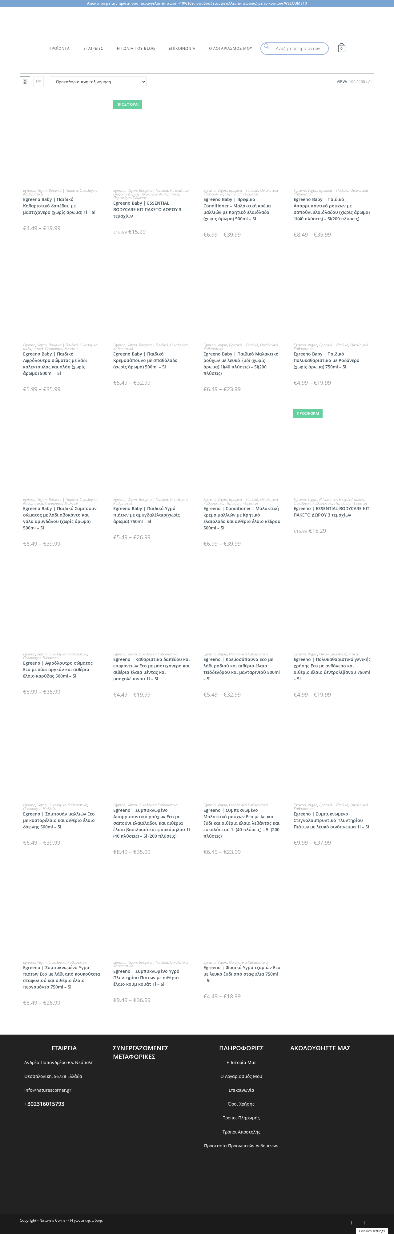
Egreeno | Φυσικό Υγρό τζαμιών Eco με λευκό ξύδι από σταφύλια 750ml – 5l (241, 974)
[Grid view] (25, 82)
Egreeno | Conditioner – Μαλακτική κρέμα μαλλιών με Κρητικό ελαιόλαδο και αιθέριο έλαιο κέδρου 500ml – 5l (241, 518)
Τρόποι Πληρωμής (241, 1118)
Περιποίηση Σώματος (130, 197)
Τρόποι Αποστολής (241, 1132)
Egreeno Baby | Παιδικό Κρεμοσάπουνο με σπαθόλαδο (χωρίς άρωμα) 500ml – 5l (145, 360)
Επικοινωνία (241, 1090)
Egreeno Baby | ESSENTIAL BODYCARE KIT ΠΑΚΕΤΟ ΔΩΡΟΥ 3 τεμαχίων (147, 209)
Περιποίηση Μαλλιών (61, 503)
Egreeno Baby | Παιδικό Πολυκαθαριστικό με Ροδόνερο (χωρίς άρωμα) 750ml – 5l (327, 360)
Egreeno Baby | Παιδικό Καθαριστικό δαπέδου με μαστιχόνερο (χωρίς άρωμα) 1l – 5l (59, 205)
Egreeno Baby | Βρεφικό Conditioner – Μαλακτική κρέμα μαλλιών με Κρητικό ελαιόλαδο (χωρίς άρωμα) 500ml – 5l (237, 209)
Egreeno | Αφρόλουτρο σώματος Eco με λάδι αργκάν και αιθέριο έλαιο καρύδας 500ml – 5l (58, 669)
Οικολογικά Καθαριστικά (159, 194)
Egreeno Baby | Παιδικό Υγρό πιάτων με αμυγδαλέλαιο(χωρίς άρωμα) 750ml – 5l (146, 514)
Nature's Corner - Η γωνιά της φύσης (71, 1220)
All (371, 81)
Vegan (42, 190)
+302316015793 (44, 1103)
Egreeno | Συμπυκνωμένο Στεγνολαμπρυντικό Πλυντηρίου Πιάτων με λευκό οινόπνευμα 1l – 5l (331, 820)
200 (362, 81)
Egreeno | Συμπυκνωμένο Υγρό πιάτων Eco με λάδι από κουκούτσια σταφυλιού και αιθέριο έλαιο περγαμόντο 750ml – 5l (61, 977)
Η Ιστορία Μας (241, 1062)
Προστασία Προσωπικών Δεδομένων (241, 1146)
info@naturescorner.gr (47, 1090)
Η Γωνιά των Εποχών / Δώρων (341, 499)
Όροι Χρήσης (241, 1104)
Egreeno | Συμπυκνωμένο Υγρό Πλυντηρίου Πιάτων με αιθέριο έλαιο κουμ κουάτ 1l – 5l (146, 977)
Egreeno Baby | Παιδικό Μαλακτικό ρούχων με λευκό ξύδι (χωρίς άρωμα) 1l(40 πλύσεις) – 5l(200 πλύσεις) (241, 363)
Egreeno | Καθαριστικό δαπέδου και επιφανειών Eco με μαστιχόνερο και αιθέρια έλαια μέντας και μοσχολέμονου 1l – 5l (151, 669)
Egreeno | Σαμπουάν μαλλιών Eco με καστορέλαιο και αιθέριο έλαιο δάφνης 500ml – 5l (59, 820)
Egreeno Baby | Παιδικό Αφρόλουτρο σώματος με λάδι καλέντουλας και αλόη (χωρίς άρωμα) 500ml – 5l (55, 363)
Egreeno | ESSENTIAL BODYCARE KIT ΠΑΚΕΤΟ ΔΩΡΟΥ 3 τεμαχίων (331, 511)
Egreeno (29, 190)
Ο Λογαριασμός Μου (241, 1076)
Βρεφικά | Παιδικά (63, 190)
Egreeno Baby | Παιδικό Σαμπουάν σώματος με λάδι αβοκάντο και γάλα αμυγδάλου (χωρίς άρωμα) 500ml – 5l (60, 518)
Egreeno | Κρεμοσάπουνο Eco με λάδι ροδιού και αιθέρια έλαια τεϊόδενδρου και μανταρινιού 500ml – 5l (241, 669)
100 (352, 81)
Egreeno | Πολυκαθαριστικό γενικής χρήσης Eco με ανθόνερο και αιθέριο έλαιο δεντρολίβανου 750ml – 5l (332, 669)
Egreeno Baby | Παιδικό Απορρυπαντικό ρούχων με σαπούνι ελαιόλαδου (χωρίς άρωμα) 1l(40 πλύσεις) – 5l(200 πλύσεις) (332, 209)
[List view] (38, 82)
